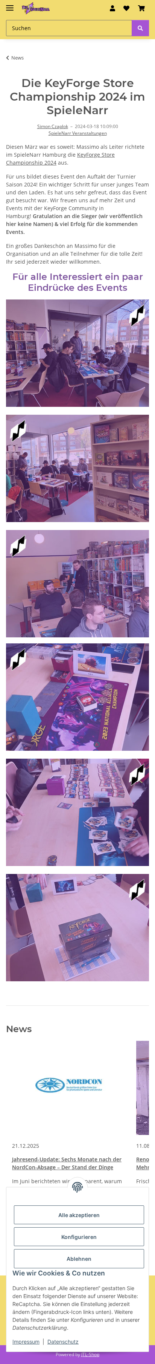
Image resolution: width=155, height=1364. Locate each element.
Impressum (26, 1341)
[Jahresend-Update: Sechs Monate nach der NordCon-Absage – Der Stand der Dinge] (68, 1088)
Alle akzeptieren (79, 1215)
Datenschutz (63, 1341)
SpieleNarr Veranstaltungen (78, 133)
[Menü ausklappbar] (10, 4)
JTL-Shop (90, 1354)
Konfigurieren (79, 1237)
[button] (112, 8)
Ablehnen (79, 1259)
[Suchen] (140, 28)
